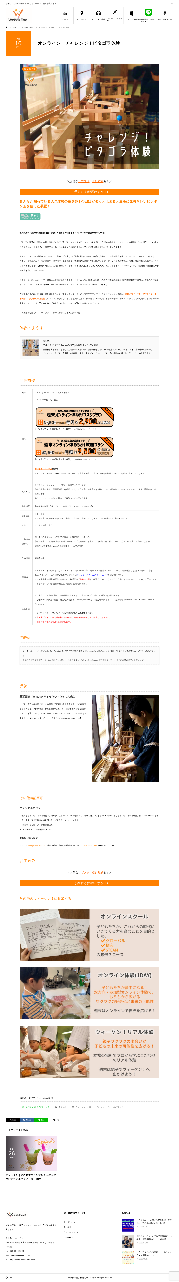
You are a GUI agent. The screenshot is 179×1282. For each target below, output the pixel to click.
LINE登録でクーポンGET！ (148, 20)
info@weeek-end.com (36, 845)
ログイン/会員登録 (132, 19)
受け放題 (97, 181)
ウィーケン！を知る (115, 19)
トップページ (69, 1222)
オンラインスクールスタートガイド (92, 575)
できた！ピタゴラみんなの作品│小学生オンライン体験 (70, 345)
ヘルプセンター (165, 19)
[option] (89, 116)
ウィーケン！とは (71, 1232)
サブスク (84, 181)
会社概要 (67, 1227)
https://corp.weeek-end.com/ (22, 1260)
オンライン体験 (98, 19)
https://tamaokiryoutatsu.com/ (68, 718)
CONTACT (68, 1237)
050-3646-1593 (90, 845)
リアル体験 (82, 19)
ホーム (65, 19)
